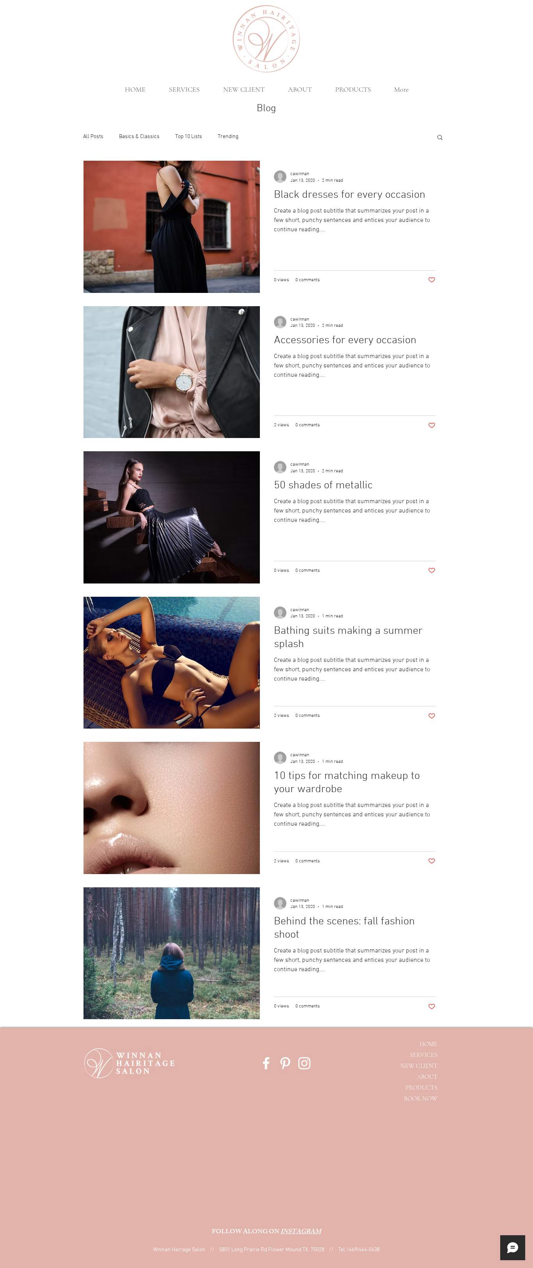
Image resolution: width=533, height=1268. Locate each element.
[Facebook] (266, 1063)
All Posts (93, 136)
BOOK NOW (420, 1099)
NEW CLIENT (418, 1066)
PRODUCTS (421, 1088)
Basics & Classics (139, 136)
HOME (428, 1044)
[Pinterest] (285, 1063)
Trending (228, 136)
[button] (440, 138)
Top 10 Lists (188, 136)
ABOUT (427, 1077)
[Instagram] (304, 1063)
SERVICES (423, 1055)
